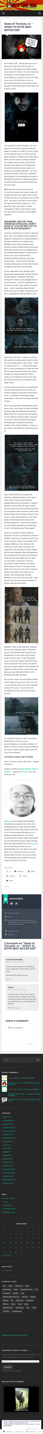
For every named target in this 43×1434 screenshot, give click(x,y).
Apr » (9, 1256)
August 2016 (8, 1141)
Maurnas (25, 1297)
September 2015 (9, 1180)
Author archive (11, 904)
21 (4, 1247)
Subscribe (7, 1367)
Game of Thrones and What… (24, 1078)
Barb (27, 1286)
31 (21, 1252)
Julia (22, 1293)
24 (21, 1247)
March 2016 (7, 1159)
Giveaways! (6, 1293)
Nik (12, 1300)
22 (10, 1247)
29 (10, 1252)
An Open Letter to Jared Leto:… (24, 1100)
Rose (19, 1304)
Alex (4, 1286)
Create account (9, 1198)
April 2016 (7, 1155)
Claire (6, 821)
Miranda (5, 1300)
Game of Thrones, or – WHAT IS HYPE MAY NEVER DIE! (18, 27)
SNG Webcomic (8, 1308)
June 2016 (7, 1148)
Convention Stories (26, 1289)
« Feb (4, 1256)
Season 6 (16, 922)
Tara (28, 1308)
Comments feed (9, 1209)
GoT (22, 920)
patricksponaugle (14, 959)
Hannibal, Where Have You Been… (23, 1083)
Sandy (26, 1304)
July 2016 (7, 1145)
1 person (18, 1008)
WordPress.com (9, 1212)
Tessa (34, 1308)
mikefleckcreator (14, 1099)
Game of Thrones (14, 920)
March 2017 (7, 1117)
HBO (26, 920)
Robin (13, 1304)
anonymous (19, 1286)
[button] (16, 1406)
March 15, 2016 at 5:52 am (15, 962)
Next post (11, 934)
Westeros (20, 924)
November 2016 (9, 1131)
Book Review (7, 1289)
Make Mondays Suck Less (11, 1297)
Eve (36, 1289)
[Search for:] (21, 1060)
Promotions (30, 1300)
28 (4, 1252)
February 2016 (8, 1162)
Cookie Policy (8, 1425)
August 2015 (8, 1183)
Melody (33, 1297)
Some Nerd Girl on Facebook (15, 1335)
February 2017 (8, 1121)
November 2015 (9, 1173)
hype (30, 920)
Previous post (13, 931)
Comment (29, 1043)
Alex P (10, 1286)
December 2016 (9, 1128)
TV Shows (6, 1311)
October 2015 (8, 1176)
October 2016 (8, 1134)
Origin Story (19, 1300)
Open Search (39, 13)
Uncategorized (16, 1311)
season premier (25, 922)
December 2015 (9, 1169)
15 (10, 1243)
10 (21, 1238)
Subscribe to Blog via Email (15, 1350)
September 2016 (9, 1138)
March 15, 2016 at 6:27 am (17, 990)
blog (33, 844)
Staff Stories (20, 1308)
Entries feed (7, 1205)
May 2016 (7, 1152)
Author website (16, 904)
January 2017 (8, 1124)
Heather (15, 1293)
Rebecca (5, 1304)
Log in (5, 1202)
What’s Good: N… (14, 1083)
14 (4, 1243)
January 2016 (8, 1166)
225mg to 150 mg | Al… (16, 1094)
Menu (3, 13)
